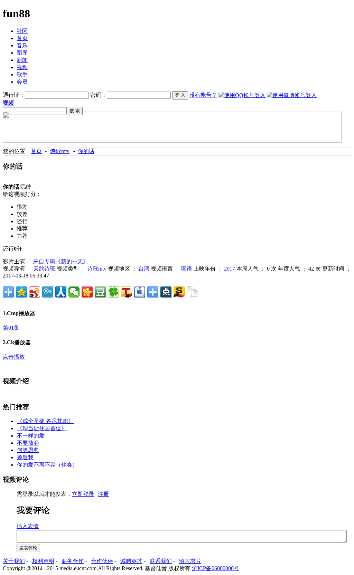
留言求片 (190, 561)
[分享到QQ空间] (21, 292)
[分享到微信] (74, 292)
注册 (103, 494)
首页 (22, 38)
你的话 (86, 151)
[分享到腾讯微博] (47, 292)
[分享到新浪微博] (34, 292)
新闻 (22, 60)
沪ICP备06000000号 (215, 568)
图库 (22, 53)
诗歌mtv (59, 151)
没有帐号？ (203, 95)
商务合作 (73, 561)
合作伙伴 (102, 561)
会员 (22, 82)
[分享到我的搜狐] (179, 292)
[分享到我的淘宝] (152, 292)
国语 (186, 269)
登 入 (180, 95)
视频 (22, 67)
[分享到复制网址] (192, 292)
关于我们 (14, 561)
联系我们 (161, 561)
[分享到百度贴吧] (139, 292)
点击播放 (14, 357)
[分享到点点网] (165, 292)
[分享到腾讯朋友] (113, 292)
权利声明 (43, 561)
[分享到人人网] (60, 292)
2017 (229, 269)
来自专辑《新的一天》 (60, 261)
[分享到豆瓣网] (100, 292)
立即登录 (83, 494)
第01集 (11, 328)
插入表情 (28, 526)
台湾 (143, 269)
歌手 (22, 74)
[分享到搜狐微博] (126, 292)
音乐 (22, 45)
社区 (22, 31)
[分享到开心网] (87, 292)
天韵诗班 (44, 269)
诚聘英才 (131, 561)
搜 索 (74, 110)
